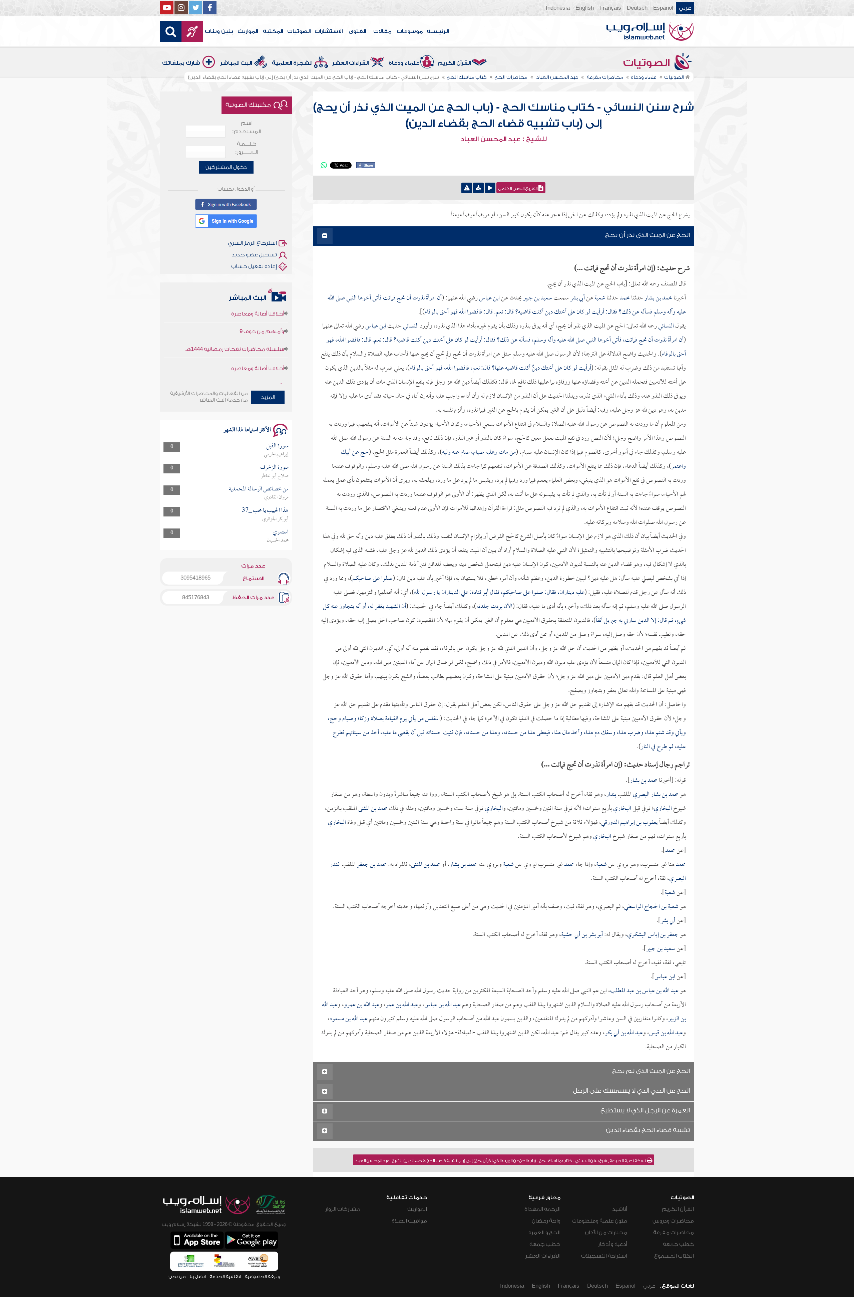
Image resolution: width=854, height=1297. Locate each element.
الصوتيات (299, 31)
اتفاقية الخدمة (225, 1276)
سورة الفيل (277, 446)
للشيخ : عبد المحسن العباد (503, 139)
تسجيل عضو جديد (254, 255)
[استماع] (490, 188)
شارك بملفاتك (181, 63)
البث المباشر (236, 63)
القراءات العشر (350, 63)
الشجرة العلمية (292, 63)
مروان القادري (276, 497)
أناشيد (619, 1209)
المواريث (248, 31)
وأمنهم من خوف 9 (262, 308)
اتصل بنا (197, 1276)
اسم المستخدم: (246, 127)
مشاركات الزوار (342, 1209)
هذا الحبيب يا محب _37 (265, 510)
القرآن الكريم (454, 63)
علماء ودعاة (404, 63)
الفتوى (357, 31)
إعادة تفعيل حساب (254, 266)
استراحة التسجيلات (604, 1256)
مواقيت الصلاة (409, 1221)
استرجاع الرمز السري (252, 243)
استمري (281, 532)
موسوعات (410, 31)
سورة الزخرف (274, 467)
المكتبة (273, 31)
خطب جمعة (678, 1244)
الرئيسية (438, 31)
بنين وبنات (219, 31)
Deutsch (637, 8)
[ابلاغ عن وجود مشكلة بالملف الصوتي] (466, 188)
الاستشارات (329, 31)
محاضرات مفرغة (673, 1233)
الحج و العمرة (544, 1233)
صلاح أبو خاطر (275, 476)
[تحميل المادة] (478, 188)
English (584, 8)
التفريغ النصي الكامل (518, 188)
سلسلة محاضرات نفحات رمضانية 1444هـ (234, 325)
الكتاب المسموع (674, 1256)
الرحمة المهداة (542, 1209)
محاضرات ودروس (673, 1221)
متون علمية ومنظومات (599, 1221)
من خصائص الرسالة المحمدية (259, 489)
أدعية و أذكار (612, 1244)
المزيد (268, 397)
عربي (685, 8)
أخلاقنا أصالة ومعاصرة (257, 345)
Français (610, 8)
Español (663, 8)
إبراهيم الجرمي (276, 454)
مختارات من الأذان (606, 1233)
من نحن (177, 1276)
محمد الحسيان (278, 540)
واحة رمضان (546, 1221)
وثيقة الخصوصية (262, 1276)
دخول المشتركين (226, 167)
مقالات (382, 31)
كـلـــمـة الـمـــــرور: (246, 148)
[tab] (503, 236)
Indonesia (558, 8)
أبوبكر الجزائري (275, 519)
